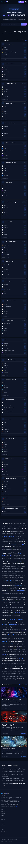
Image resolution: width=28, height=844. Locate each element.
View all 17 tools (5, 375)
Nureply (8, 587)
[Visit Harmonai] (25, 114)
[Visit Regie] (25, 131)
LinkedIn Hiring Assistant (14, 624)
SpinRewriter (5, 547)
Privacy (2, 841)
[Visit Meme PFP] (25, 482)
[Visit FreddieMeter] (25, 432)
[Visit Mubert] (25, 116)
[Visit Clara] (25, 153)
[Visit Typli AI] (25, 444)
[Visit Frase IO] (25, 168)
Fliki (20, 639)
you (24, 531)
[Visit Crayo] (25, 422)
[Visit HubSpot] (25, 212)
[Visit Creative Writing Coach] (25, 410)
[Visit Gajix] (25, 148)
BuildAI (19, 553)
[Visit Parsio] (25, 76)
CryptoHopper (5, 600)
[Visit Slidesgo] (25, 234)
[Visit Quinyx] (25, 471)
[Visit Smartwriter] (25, 250)
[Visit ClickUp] (25, 328)
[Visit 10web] (25, 210)
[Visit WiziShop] (25, 173)
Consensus (17, 612)
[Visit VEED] (25, 427)
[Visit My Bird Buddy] (25, 512)
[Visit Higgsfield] (25, 491)
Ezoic (14, 570)
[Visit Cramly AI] (25, 227)
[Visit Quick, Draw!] (25, 188)
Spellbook (20, 619)
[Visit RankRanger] (25, 348)
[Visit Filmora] (25, 383)
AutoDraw (22, 565)
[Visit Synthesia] (25, 87)
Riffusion (18, 630)
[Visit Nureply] (25, 247)
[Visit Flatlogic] (25, 195)
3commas (17, 600)
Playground (22, 561)
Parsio (10, 555)
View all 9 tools (5, 277)
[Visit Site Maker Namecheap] (25, 407)
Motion (12, 634)
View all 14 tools (5, 336)
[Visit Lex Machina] (25, 462)
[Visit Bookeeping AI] (25, 274)
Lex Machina (12, 619)
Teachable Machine (17, 648)
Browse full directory (21, 40)
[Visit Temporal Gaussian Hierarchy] (25, 52)
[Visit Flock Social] (25, 368)
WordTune (4, 654)
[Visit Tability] (25, 331)
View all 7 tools (5, 59)
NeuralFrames (5, 641)
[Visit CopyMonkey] (25, 166)
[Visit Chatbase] (25, 136)
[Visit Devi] (25, 370)
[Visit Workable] (25, 464)
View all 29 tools (5, 79)
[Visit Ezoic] (25, 291)
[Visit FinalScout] (25, 252)
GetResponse (18, 585)
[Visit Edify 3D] (25, 54)
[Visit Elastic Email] (25, 254)
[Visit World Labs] (25, 50)
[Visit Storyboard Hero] (25, 289)
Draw (9, 648)
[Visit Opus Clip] (25, 365)
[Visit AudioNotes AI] (25, 324)
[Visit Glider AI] (25, 466)
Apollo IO (14, 544)
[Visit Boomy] (25, 111)
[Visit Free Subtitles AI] (25, 429)
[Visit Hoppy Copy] (25, 245)
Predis (22, 570)
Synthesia (17, 561)
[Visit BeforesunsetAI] (25, 326)
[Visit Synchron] (25, 67)
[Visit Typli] (25, 447)
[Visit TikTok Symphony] (25, 405)
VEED (3, 643)
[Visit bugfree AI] (25, 230)
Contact (2, 823)
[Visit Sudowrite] (25, 442)
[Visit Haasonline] (25, 269)
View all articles (22, 684)
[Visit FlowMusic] (25, 109)
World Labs (11, 536)
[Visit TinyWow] (25, 304)
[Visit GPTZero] (25, 309)
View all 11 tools (5, 119)
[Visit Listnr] (25, 107)
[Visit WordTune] (25, 449)
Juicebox (4, 624)
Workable (18, 621)
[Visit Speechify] (25, 387)
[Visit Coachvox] (25, 155)
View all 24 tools (5, 99)
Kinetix (5, 536)
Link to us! (3, 813)
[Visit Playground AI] (25, 89)
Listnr (17, 639)
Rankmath (10, 613)
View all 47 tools (5, 415)
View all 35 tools (5, 178)
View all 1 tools (5, 504)
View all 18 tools (5, 198)
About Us (3, 811)
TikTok (3, 595)
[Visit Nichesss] (25, 451)
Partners (2, 815)
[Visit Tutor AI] (25, 225)
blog (9, 582)
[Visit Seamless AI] (25, 133)
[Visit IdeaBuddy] (25, 208)
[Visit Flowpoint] (25, 215)
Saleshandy (4, 555)
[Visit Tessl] (25, 390)
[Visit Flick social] (25, 372)
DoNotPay (4, 622)
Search (23, 24)
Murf (12, 643)
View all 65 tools (5, 494)
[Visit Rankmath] (25, 343)
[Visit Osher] (25, 146)
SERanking (15, 613)
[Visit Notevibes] (25, 333)
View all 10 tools (5, 138)
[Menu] (26, 2)
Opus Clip (21, 590)
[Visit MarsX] (25, 193)
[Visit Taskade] (25, 69)
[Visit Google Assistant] (25, 151)
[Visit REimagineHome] (25, 484)
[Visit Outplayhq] (25, 126)
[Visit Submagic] (25, 425)
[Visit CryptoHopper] (25, 272)
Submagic (6, 643)
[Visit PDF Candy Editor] (25, 306)
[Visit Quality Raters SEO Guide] (25, 350)
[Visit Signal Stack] (25, 265)
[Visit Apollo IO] (25, 205)
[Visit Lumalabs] (25, 57)
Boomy (24, 630)
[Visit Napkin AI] (25, 284)
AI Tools (21, 658)
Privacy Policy (4, 831)
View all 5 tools (5, 237)
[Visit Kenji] (25, 363)
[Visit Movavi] (25, 385)
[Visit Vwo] (25, 190)
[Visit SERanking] (25, 346)
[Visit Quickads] (25, 287)
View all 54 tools (5, 395)
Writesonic (9, 580)
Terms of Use (3, 833)
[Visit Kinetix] (25, 47)
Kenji (18, 590)
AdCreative (10, 547)
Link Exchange (4, 825)
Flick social (4, 591)
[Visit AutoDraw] (25, 94)
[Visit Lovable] (25, 186)
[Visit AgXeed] (25, 74)
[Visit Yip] (25, 232)
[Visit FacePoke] (25, 403)
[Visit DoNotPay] (25, 469)
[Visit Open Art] (25, 96)
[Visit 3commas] (25, 267)
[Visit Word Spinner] (25, 175)
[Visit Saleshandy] (25, 72)
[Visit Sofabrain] (25, 486)
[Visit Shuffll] (25, 294)
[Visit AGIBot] (25, 392)
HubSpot (23, 544)
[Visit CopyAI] (25, 129)
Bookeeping (9, 605)
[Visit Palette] (25, 91)
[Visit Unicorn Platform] (25, 489)
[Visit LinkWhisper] (25, 353)
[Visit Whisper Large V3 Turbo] (25, 412)
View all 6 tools (5, 257)
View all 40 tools (5, 296)
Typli (23, 653)
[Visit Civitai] (25, 170)
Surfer (17, 570)
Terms (6, 841)
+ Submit (21, 1)
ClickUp (8, 634)
